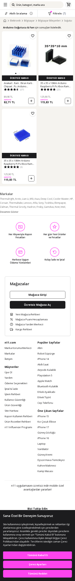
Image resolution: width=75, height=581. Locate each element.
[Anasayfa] (5, 20)
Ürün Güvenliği (13, 405)
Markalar (10, 353)
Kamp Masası (45, 471)
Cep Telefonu (45, 403)
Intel (63, 207)
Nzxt (57, 207)
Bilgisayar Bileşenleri (49, 20)
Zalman (4, 207)
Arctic (18, 198)
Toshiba (49, 202)
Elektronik (15, 20)
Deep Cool (46, 198)
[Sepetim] (68, 4)
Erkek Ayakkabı (46, 392)
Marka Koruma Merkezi (18, 348)
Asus (37, 198)
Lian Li (25, 198)
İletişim (8, 359)
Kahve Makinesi (47, 465)
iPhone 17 (43, 427)
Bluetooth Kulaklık (48, 386)
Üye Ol (8, 372)
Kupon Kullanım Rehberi (18, 416)
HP (71, 198)
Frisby (40, 207)
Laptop (41, 443)
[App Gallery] (48, 497)
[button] (16, 73)
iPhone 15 (43, 416)
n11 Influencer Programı (18, 427)
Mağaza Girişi (37, 295)
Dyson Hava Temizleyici (51, 460)
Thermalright (7, 198)
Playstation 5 (45, 375)
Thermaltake (16, 202)
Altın (40, 348)
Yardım (8, 377)
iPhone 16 (43, 438)
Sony (41, 202)
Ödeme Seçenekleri (16, 383)
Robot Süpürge (46, 353)
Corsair (4, 202)
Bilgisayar (29, 20)
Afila (35, 202)
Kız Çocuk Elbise (47, 421)
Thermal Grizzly (17, 207)
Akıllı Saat (43, 364)
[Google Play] (25, 497)
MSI (31, 198)
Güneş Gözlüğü (46, 432)
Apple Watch (45, 381)
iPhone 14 (43, 359)
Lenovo (28, 202)
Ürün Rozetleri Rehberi (18, 421)
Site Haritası (11, 410)
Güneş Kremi (45, 454)
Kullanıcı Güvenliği (15, 399)
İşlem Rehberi (12, 394)
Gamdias (49, 207)
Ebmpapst (60, 202)
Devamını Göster (9, 211)
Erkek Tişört (44, 397)
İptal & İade (11, 389)
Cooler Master (61, 198)
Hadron (31, 207)
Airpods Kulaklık (47, 370)
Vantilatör (43, 449)
